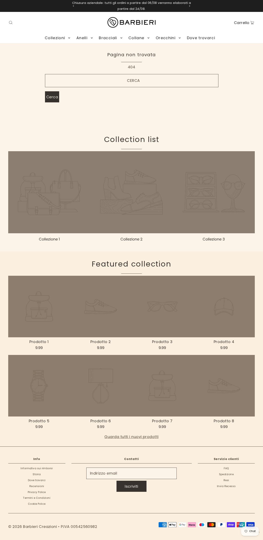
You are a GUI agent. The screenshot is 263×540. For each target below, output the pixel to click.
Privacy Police (37, 492)
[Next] (189, 6)
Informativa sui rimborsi (37, 468)
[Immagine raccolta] (49, 192)
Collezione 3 (214, 239)
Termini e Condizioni (36, 498)
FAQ (226, 468)
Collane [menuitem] (136, 37)
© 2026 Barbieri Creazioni (32, 526)
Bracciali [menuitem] (108, 37)
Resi (226, 480)
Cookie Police (37, 504)
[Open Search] (11, 22)
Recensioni (36, 486)
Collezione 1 (49, 239)
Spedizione (226, 474)
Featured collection (131, 264)
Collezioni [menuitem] (55, 37)
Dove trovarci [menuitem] (201, 37)
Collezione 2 (131, 239)
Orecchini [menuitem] (165, 37)
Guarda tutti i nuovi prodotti (131, 436)
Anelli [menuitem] (82, 37)
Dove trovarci (37, 480)
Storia (37, 474)
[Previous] (74, 6)
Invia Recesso (226, 486)
